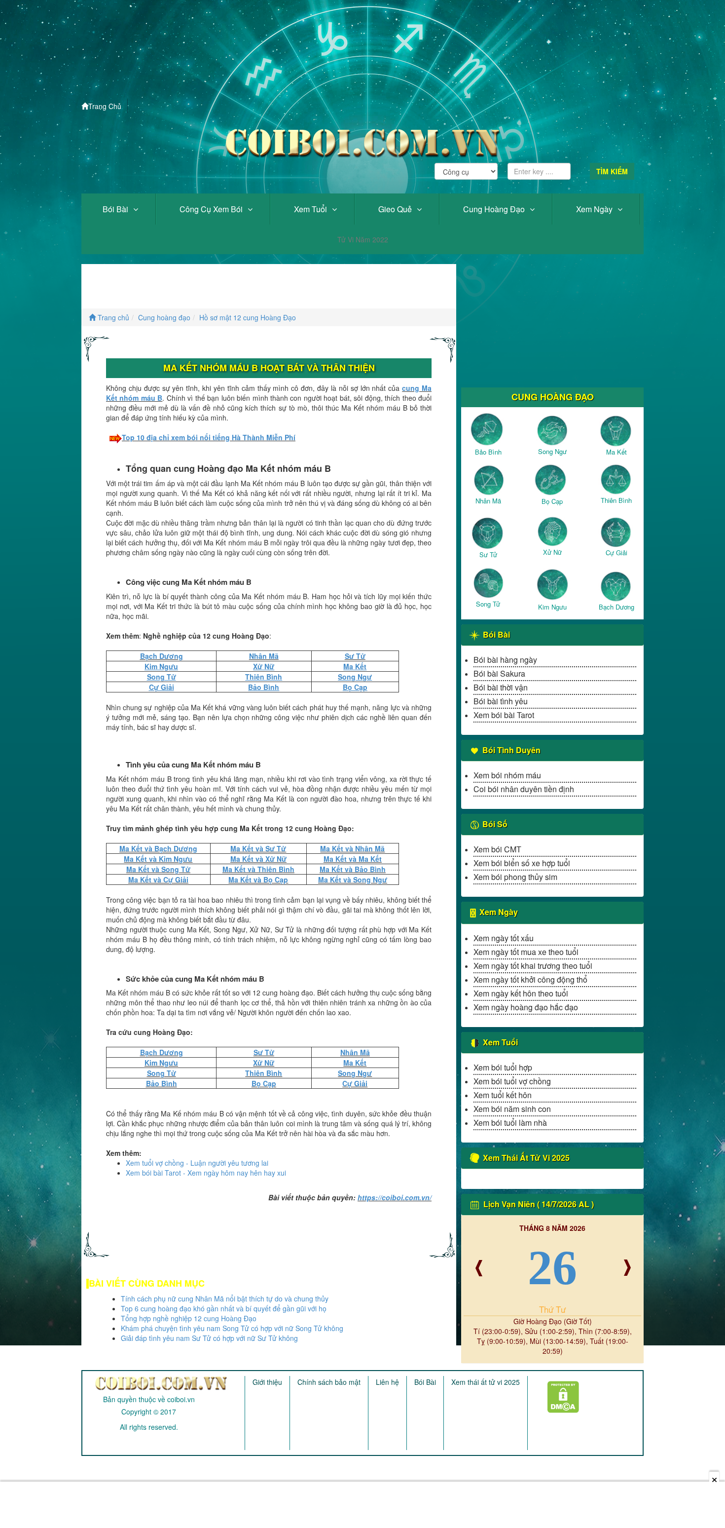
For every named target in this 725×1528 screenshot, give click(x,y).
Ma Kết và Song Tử (158, 869)
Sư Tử (355, 656)
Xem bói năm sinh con (512, 1108)
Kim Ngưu (161, 1063)
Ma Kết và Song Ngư (352, 879)
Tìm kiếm (612, 171)
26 (552, 1267)
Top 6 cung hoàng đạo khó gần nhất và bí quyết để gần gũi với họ (223, 1308)
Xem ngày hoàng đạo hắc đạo (525, 1007)
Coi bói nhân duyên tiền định (523, 789)
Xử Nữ (263, 1063)
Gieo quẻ (395, 209)
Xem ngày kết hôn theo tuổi (520, 993)
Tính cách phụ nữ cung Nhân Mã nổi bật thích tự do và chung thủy (224, 1298)
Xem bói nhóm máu (507, 775)
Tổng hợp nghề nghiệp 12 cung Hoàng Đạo (188, 1318)
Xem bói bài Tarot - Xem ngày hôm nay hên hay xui (206, 1173)
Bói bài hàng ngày (505, 659)
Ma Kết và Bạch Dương (158, 848)
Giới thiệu (267, 1382)
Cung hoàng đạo (494, 209)
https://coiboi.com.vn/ (395, 1197)
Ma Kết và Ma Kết (353, 859)
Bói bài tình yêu (500, 701)
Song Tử (161, 1073)
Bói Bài (115, 209)
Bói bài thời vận (500, 687)
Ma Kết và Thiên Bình (258, 869)
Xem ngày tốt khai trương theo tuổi (532, 965)
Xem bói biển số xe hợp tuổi (521, 863)
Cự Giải (354, 1083)
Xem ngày (594, 209)
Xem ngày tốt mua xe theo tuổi (526, 951)
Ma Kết (354, 1063)
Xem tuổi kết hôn (502, 1095)
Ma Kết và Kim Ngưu (158, 859)
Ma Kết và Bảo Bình (353, 869)
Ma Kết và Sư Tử (258, 848)
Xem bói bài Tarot (503, 715)
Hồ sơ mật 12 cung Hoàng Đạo (247, 317)
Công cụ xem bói (211, 209)
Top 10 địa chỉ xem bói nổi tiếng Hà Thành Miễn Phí (208, 437)
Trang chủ (112, 317)
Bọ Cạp (264, 1083)
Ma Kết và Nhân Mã (352, 848)
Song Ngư (355, 1073)
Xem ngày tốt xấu (503, 938)
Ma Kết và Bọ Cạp (258, 879)
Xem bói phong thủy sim (515, 876)
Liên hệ (387, 1382)
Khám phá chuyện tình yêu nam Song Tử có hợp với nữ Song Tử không (232, 1328)
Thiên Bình (263, 1073)
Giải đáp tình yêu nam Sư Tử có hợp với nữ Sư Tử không (209, 1338)
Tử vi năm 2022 (362, 239)
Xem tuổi (310, 209)
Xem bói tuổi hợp (502, 1067)
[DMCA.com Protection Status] (557, 1393)
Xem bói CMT (497, 849)
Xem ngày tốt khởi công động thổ (530, 979)
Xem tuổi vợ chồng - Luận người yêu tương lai (197, 1163)
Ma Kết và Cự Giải (158, 879)
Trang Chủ (104, 106)
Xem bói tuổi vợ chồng (512, 1081)
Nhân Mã (264, 656)
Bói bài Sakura (499, 673)
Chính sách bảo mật (329, 1382)
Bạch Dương (161, 656)
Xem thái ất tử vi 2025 (485, 1382)
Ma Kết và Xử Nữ (258, 859)
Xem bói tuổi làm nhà (510, 1122)
